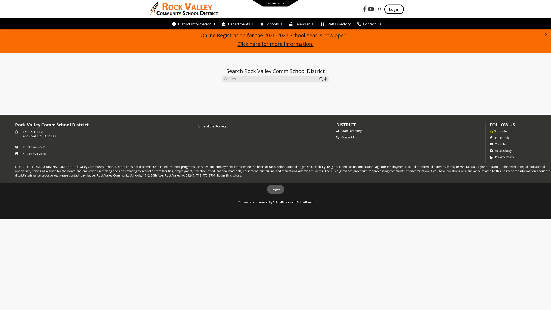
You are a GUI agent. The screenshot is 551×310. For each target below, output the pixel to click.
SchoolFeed (305, 202)
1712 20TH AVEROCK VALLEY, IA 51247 (39, 134)
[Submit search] (321, 79)
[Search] (378, 9)
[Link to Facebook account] (364, 10)
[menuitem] (193, 23)
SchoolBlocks (282, 202)
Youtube (501, 144)
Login (275, 189)
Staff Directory (351, 131)
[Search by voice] (325, 79)
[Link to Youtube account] (371, 10)
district (346, 125)
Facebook (502, 138)
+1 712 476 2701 (34, 147)
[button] (546, 34)
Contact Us (349, 137)
